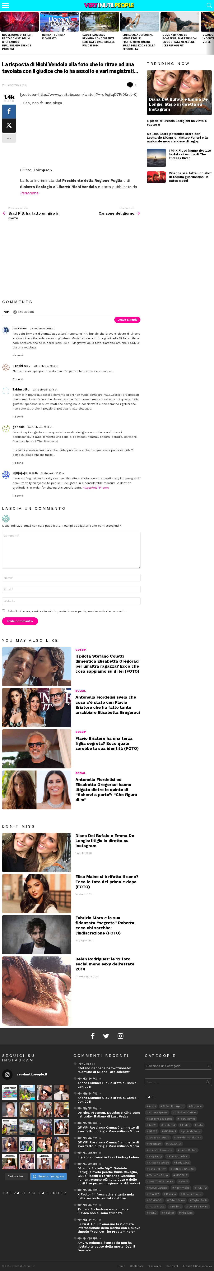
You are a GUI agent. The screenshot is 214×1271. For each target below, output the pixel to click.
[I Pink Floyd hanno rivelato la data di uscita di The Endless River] (156, 158)
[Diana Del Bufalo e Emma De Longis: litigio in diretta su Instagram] (36, 852)
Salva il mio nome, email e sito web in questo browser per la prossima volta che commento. (67, 611)
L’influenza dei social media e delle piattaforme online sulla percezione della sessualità (138, 41)
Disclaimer (154, 1266)
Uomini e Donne (198, 1206)
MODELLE (181, 1175)
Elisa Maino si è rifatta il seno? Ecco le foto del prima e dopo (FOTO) (106, 881)
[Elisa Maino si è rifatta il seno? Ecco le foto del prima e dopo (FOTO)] (36, 893)
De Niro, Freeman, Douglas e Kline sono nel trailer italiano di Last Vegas (109, 1114)
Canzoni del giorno (160, 1118)
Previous (2, 33)
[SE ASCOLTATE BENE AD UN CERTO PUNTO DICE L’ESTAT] (44, 1092)
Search (208, 1083)
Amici (152, 1106)
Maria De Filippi (158, 1175)
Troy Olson (84, 1063)
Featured (169, 1125)
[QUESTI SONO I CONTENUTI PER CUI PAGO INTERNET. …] (27, 1109)
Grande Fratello (159, 1137)
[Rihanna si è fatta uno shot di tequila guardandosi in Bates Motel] (156, 177)
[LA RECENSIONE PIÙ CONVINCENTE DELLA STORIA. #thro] (9, 1161)
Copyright (172, 1266)
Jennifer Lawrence (161, 1150)
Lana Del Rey (157, 1168)
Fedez (186, 1125)
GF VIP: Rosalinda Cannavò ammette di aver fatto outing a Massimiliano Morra (108, 1129)
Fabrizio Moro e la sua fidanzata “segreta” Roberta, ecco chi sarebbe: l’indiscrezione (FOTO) (105, 925)
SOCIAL (80, 690)
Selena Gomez (192, 1194)
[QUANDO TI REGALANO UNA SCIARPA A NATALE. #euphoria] (9, 1109)
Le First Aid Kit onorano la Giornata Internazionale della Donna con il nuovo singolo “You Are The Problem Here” (109, 1228)
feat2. (152, 1125)
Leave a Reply (127, 319)
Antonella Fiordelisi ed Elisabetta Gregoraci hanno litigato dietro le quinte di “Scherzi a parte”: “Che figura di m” (106, 789)
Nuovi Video (182, 1187)
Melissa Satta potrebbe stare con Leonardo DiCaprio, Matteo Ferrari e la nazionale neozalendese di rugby (177, 137)
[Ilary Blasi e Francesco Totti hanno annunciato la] (27, 1144)
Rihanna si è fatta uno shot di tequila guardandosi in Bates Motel (190, 177)
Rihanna (171, 1194)
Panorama (29, 193)
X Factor (169, 1212)
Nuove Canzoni (158, 1187)
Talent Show (177, 1200)
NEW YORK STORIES (161, 1181)
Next (212, 33)
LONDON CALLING (184, 1168)
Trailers (176, 1206)
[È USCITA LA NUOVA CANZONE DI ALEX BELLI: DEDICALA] (61, 1127)
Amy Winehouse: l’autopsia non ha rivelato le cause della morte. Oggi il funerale (106, 1246)
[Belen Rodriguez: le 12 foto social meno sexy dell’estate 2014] (36, 991)
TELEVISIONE (156, 1206)
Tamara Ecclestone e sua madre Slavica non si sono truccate (103, 1211)
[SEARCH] (209, 5)
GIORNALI (170, 1131)
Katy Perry (155, 1156)
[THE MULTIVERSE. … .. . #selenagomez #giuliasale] (44, 1144)
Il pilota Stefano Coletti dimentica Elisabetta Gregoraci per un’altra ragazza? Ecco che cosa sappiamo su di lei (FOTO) (107, 664)
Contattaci (136, 1266)
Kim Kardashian (178, 1156)
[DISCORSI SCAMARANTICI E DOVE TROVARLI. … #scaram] (61, 1161)
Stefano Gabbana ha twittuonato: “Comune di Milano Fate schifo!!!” (104, 1070)
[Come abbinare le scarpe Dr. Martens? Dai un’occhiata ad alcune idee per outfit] (179, 22)
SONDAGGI (155, 1200)
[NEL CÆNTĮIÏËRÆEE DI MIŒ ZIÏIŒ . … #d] (61, 1109)
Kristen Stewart (159, 1162)
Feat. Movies (187, 1118)
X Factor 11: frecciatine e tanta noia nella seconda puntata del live (106, 1196)
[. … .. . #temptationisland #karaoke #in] (44, 1127)
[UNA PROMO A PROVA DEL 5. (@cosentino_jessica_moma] (44, 1161)
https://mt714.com (96, 487)
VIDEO (153, 1212)
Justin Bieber (188, 1150)
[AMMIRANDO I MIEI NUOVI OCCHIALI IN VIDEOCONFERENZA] (9, 1127)
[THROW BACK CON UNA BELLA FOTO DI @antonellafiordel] (27, 1092)
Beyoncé (196, 1106)
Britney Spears (158, 1112)
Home (121, 1266)
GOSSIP (80, 649)
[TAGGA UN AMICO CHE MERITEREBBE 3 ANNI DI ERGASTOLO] (61, 1144)
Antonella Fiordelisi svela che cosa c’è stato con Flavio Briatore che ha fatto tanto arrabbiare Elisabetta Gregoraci (107, 705)
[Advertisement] (80, 136)
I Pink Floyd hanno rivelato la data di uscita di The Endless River (190, 154)
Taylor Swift (199, 1200)
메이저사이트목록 (88, 1152)
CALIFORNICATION (185, 1112)
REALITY (154, 1194)
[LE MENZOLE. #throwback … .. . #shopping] (27, 1127)
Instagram (155, 1143)
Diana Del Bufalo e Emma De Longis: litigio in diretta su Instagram (104, 840)
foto (200, 1125)
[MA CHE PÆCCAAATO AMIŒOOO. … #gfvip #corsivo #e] (44, 1109)
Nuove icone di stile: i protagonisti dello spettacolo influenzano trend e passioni (17, 41)
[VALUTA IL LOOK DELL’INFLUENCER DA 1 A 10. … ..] (9, 1144)
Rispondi (18, 355)
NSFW (184, 1181)
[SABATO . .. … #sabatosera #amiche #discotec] (27, 1161)
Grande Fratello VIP (188, 1137)
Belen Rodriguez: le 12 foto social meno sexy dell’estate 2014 (104, 963)
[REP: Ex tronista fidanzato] (59, 22)
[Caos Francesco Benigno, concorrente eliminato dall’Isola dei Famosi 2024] (99, 22)
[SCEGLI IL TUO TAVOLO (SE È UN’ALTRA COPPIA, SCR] (9, 1092)
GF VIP (153, 1131)
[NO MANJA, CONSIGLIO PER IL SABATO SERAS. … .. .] (61, 1092)
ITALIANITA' (174, 1143)
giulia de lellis (192, 1131)
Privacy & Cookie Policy (197, 1266)
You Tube (187, 1212)
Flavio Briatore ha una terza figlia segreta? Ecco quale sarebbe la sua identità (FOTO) (107, 743)
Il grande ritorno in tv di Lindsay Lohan (108, 1157)
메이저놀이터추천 (88, 1078)
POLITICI (202, 1187)
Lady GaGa (183, 1162)
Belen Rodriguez (173, 1106)
